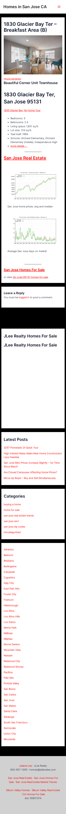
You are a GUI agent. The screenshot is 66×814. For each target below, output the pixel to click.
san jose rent (11, 521)
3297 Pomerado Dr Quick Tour (21, 447)
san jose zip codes (14, 526)
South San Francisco (16, 722)
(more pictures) (12, 78)
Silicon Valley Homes (18, 790)
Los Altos (9, 610)
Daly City (9, 583)
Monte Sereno (12, 644)
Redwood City (12, 661)
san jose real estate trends (19, 515)
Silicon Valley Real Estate (46, 790)
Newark (8, 655)
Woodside (9, 739)
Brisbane (9, 560)
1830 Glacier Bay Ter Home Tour (22, 110)
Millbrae (8, 633)
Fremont (9, 599)
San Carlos (10, 694)
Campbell (9, 572)
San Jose (9, 700)
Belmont (8, 555)
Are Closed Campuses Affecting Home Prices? (30, 472)
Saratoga (9, 716)
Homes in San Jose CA (25, 6)
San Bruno (10, 689)
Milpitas (8, 638)
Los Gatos (10, 622)
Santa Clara (10, 711)
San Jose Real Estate (25, 157)
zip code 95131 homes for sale (30, 277)
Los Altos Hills (12, 616)
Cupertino (9, 577)
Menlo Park (10, 627)
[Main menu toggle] (59, 6)
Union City (10, 733)
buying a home (12, 504)
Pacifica (8, 672)
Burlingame (10, 566)
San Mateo (10, 705)
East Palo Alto (12, 588)
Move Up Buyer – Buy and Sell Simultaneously (30, 478)
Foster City (10, 594)
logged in (24, 297)
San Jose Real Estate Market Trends (36, 782)
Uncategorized (12, 532)
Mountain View (12, 649)
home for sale (11, 510)
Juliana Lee (25, 765)
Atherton (9, 549)
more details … (18, 146)
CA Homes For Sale (34, 794)
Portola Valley (11, 683)
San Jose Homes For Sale (24, 270)
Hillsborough (11, 605)
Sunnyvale (10, 728)
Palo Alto (9, 677)
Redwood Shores (14, 666)
